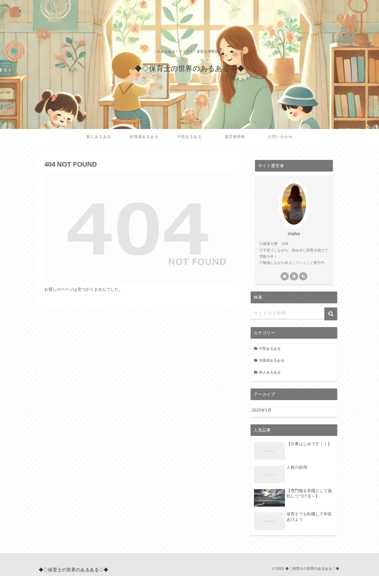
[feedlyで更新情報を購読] (294, 276)
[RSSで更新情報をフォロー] (303, 276)
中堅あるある (270, 348)
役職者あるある (271, 360)
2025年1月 (261, 410)
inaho (294, 233)
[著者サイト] (285, 276)
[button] (330, 313)
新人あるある (270, 372)
